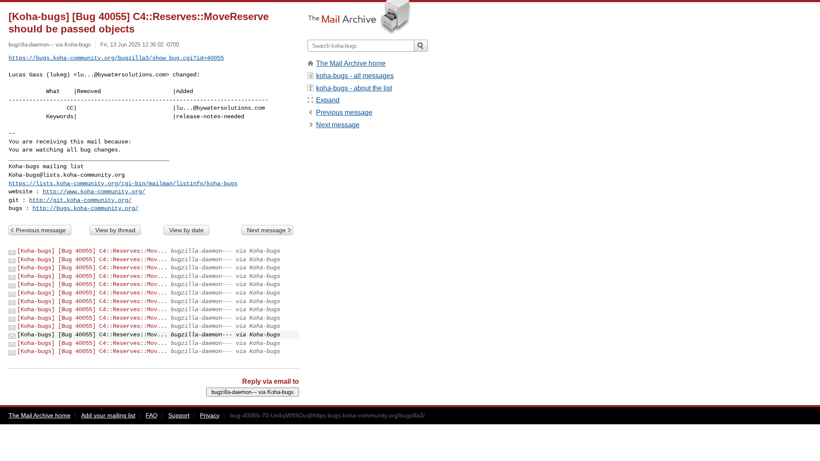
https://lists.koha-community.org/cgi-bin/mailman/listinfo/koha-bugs (123, 183)
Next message (266, 230)
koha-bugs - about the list (354, 88)
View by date (186, 230)
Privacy (210, 415)
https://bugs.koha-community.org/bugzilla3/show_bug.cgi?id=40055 (116, 58)
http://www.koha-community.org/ (94, 191)
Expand (328, 100)
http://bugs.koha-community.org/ (85, 208)
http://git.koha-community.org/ (80, 200)
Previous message (41, 230)
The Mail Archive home (351, 63)
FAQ (152, 415)
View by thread (115, 230)
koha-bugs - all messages (355, 75)
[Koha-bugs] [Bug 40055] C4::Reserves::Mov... (92, 251)
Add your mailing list (108, 415)
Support (179, 415)
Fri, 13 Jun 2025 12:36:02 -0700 (139, 44)
